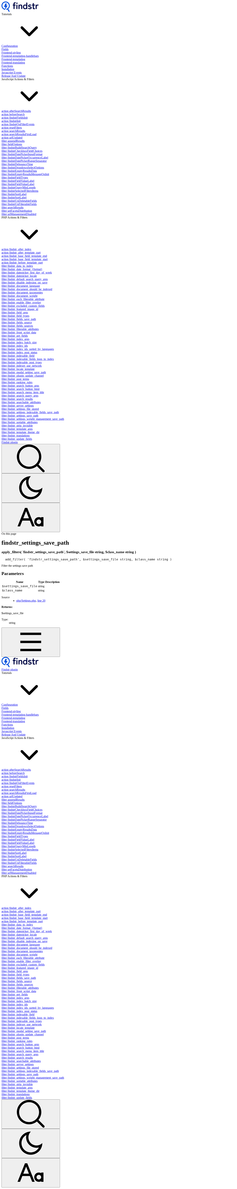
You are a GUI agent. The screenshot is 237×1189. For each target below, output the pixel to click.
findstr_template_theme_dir (20, 432)
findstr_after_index (16, 249)
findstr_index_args (15, 339)
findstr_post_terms (15, 379)
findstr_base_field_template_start (24, 259)
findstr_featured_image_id (19, 309)
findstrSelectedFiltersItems (19, 190)
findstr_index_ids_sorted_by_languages (27, 349)
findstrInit (11, 121)
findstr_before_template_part (22, 262)
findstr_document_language (20, 285)
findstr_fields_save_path (18, 319)
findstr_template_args (17, 428)
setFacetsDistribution (16, 210)
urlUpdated (11, 137)
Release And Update (13, 75)
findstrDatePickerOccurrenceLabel (24, 157)
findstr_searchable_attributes (21, 402)
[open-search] (30, 458)
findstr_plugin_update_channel (22, 375)
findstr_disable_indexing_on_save (24, 282)
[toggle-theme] (30, 488)
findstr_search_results (17, 399)
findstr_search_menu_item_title (22, 392)
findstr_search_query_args (19, 395)
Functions (7, 65)
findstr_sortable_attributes (19, 422)
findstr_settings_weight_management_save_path (32, 418)
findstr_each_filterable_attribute (22, 299)
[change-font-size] (30, 517)
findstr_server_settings (17, 405)
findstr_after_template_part (21, 252)
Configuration (9, 46)
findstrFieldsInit (14, 117)
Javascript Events (11, 72)
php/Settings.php (26, 600)
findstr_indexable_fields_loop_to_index (27, 359)
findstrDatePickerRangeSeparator (24, 160)
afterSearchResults (16, 111)
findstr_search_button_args (20, 385)
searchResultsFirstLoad (18, 134)
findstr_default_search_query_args (24, 279)
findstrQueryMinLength (18, 187)
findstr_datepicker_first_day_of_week (26, 272)
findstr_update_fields (16, 438)
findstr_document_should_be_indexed (26, 289)
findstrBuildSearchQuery (19, 147)
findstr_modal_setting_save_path (23, 372)
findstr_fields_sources (17, 325)
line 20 (41, 600)
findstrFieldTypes (14, 177)
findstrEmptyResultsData (19, 170)
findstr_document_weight (19, 295)
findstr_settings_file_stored (20, 409)
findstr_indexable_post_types (21, 362)
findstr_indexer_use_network (21, 365)
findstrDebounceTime (17, 164)
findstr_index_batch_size (19, 342)
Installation (7, 69)
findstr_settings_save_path (19, 415)
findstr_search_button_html (20, 389)
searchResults (13, 131)
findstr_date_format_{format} (21, 269)
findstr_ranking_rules (16, 382)
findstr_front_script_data (18, 332)
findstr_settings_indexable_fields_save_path (30, 412)
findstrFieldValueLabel (17, 180)
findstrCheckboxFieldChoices (21, 150)
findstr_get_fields (14, 335)
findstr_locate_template (18, 369)
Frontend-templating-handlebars (20, 55)
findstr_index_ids (14, 345)
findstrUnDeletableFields (19, 200)
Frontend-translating (13, 62)
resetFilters (11, 127)
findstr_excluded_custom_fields (23, 305)
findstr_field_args (14, 312)
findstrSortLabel (13, 194)
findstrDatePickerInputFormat (21, 154)
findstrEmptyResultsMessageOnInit (25, 174)
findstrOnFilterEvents (17, 124)
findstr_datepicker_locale (19, 275)
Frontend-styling (11, 52)
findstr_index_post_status (19, 352)
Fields (5, 49)
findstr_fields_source (16, 322)
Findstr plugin (9, 442)
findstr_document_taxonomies (22, 292)
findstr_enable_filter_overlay (21, 302)
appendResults (13, 141)
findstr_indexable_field (17, 355)
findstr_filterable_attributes (20, 329)
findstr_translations (15, 435)
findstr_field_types (15, 315)
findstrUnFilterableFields (19, 204)
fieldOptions (11, 144)
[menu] (30, 642)
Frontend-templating (13, 59)
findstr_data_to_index (17, 265)
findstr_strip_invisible (17, 425)
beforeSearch (13, 114)
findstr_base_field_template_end (24, 255)
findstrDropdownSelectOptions (22, 167)
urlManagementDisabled (18, 214)
